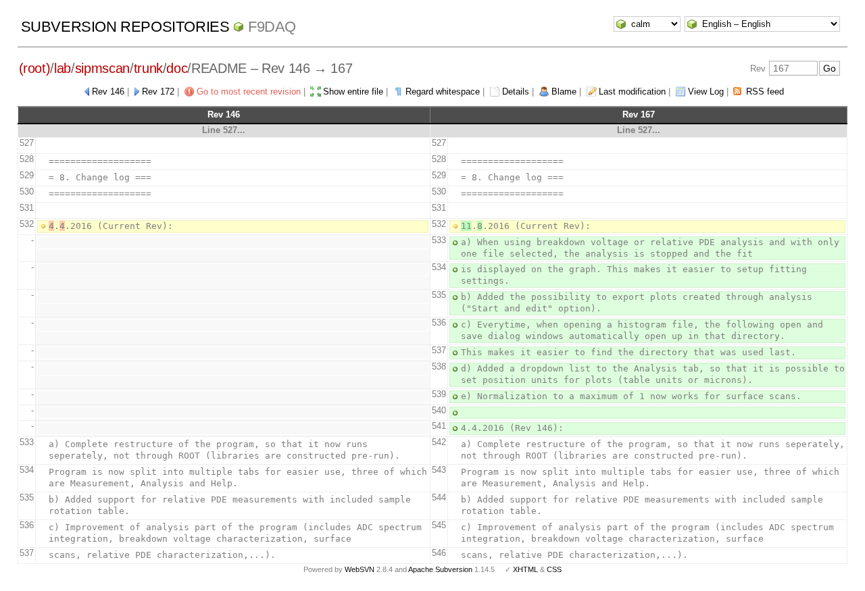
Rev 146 (108, 91)
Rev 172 (158, 91)
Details (515, 91)
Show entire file (353, 91)
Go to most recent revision (249, 91)
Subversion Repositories (125, 26)
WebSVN (359, 569)
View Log (706, 91)
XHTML (525, 569)
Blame (563, 91)
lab (62, 68)
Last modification (632, 91)
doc (176, 68)
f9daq (272, 26)
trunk (148, 68)
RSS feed (765, 91)
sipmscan (102, 68)
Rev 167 (638, 114)
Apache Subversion (440, 569)
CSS (554, 569)
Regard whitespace (442, 91)
